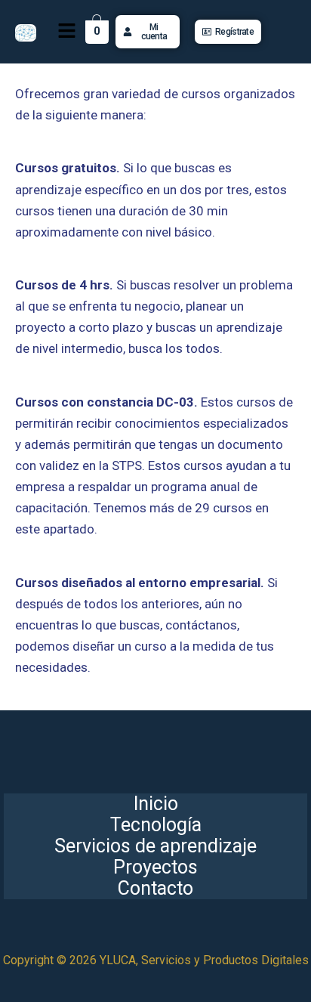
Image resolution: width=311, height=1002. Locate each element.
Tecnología (156, 825)
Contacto (155, 888)
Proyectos (155, 867)
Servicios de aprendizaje (155, 846)
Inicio (156, 804)
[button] (66, 31)
